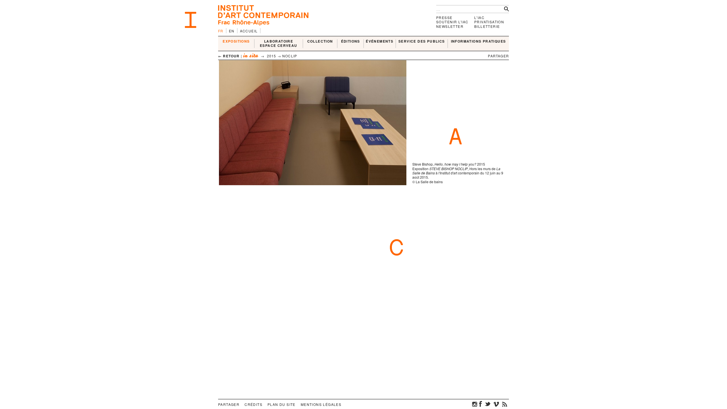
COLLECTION (320, 41)
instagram (475, 404)
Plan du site (282, 404)
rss (504, 404)
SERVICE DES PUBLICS (421, 41)
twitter (487, 404)
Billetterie (487, 26)
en (232, 30)
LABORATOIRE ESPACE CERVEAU (278, 43)
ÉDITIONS (350, 41)
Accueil (249, 30)
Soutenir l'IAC (452, 21)
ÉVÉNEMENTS (379, 41)
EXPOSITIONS (236, 41)
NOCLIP (289, 55)
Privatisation (489, 21)
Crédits (253, 404)
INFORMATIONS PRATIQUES (478, 41)
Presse (444, 17)
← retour (229, 56)
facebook (480, 404)
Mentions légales (321, 404)
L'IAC (479, 17)
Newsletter (449, 26)
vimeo (496, 404)
